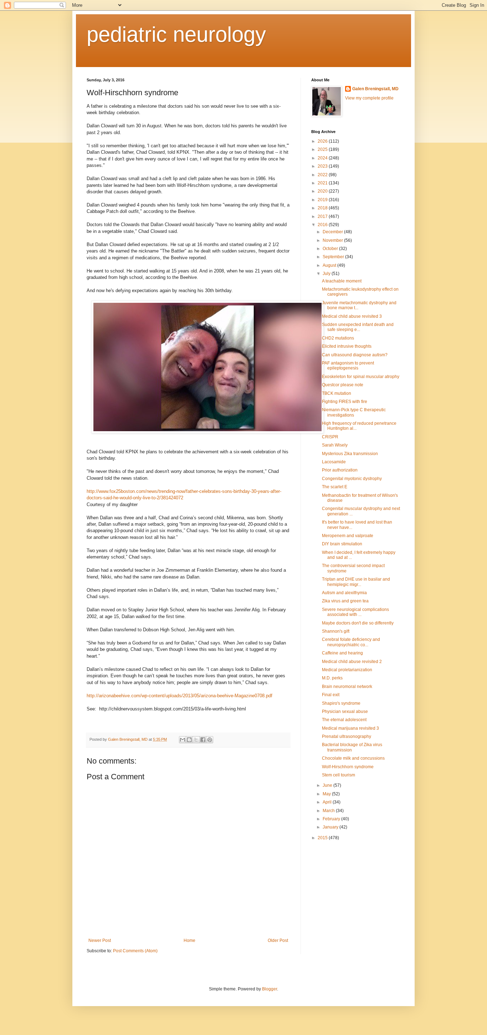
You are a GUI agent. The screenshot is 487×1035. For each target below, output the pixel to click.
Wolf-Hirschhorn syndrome (348, 766)
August (330, 265)
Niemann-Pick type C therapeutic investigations (354, 412)
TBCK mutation (336, 393)
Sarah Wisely (335, 445)
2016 (323, 224)
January (331, 827)
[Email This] (182, 739)
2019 (323, 199)
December (333, 231)
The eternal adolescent (344, 719)
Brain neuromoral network (347, 686)
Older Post (278, 940)
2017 (323, 216)
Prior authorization (340, 470)
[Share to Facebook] (202, 739)
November (333, 240)
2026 (323, 141)
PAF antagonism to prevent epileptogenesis (348, 366)
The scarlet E (334, 486)
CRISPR (330, 436)
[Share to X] (196, 739)
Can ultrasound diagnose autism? (355, 354)
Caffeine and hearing (342, 653)
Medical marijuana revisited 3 (350, 728)
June (328, 785)
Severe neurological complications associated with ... (355, 612)
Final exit (330, 694)
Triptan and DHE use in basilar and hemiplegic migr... (356, 582)
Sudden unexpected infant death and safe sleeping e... (358, 327)
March (329, 810)
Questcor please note (342, 384)
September (334, 256)
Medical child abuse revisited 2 (352, 661)
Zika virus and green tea (345, 600)
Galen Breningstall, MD (375, 88)
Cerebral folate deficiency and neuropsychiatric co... (351, 642)
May (327, 793)
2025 (323, 149)
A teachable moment (342, 281)
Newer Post (99, 940)
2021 (323, 182)
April (328, 802)
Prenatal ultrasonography (346, 736)
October (331, 248)
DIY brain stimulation (342, 543)
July (327, 273)
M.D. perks (332, 677)
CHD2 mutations (338, 338)
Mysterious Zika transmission (350, 453)
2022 (323, 174)
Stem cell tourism (338, 775)
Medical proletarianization (347, 669)
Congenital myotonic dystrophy (352, 478)
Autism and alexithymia (344, 592)
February (332, 818)
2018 (323, 207)
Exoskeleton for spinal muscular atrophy (360, 376)
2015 (323, 837)
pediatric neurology (176, 34)
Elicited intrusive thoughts (346, 346)
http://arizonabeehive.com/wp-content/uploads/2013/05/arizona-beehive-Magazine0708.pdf (179, 695)
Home (189, 940)
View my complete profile (369, 98)
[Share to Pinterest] (209, 739)
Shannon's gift (335, 631)
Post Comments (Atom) (135, 950)
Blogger (269, 988)
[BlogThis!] (189, 739)
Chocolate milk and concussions (353, 758)
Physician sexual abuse (345, 711)
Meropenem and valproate (347, 535)
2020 (323, 191)
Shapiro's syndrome (341, 703)
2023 (323, 166)
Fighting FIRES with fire (344, 401)
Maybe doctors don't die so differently (358, 623)
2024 (323, 157)
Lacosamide (334, 461)
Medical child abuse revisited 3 (352, 316)
